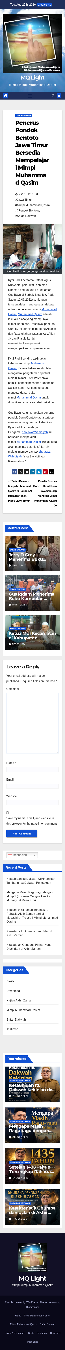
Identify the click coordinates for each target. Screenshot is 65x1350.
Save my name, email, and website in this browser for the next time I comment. (31, 821)
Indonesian (19, 854)
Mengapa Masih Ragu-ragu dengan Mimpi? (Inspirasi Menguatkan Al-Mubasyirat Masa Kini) (29, 896)
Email (11, 779)
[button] (53, 95)
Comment (13, 688)
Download (13, 990)
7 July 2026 (19, 1219)
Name (11, 762)
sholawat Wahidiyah (35, 432)
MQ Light (32, 77)
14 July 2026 (20, 1178)
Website (11, 796)
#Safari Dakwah (25, 215)
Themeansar (32, 1307)
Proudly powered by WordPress (22, 1302)
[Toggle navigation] (30, 95)
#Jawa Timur (23, 199)
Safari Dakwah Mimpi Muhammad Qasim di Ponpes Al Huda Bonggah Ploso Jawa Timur (20, 491)
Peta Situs (32, 1341)
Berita (10, 981)
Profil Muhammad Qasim (37, 1315)
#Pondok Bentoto (28, 210)
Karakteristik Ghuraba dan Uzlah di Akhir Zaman (32, 1212)
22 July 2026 (20, 1096)
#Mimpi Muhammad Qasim (32, 205)
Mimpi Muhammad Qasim (23, 1010)
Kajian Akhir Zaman (19, 1000)
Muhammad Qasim (30, 314)
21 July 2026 (20, 1137)
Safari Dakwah (23, 115)
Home (18, 1315)
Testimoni (12, 1029)
